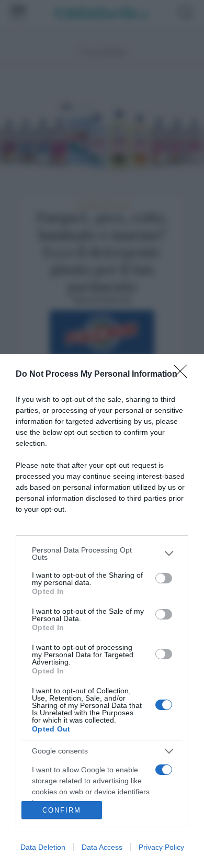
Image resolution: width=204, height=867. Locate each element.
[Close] (184, 375)
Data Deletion (42, 847)
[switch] (163, 578)
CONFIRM (61, 810)
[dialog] (102, 610)
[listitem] (102, 553)
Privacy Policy (161, 847)
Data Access (102, 847)
